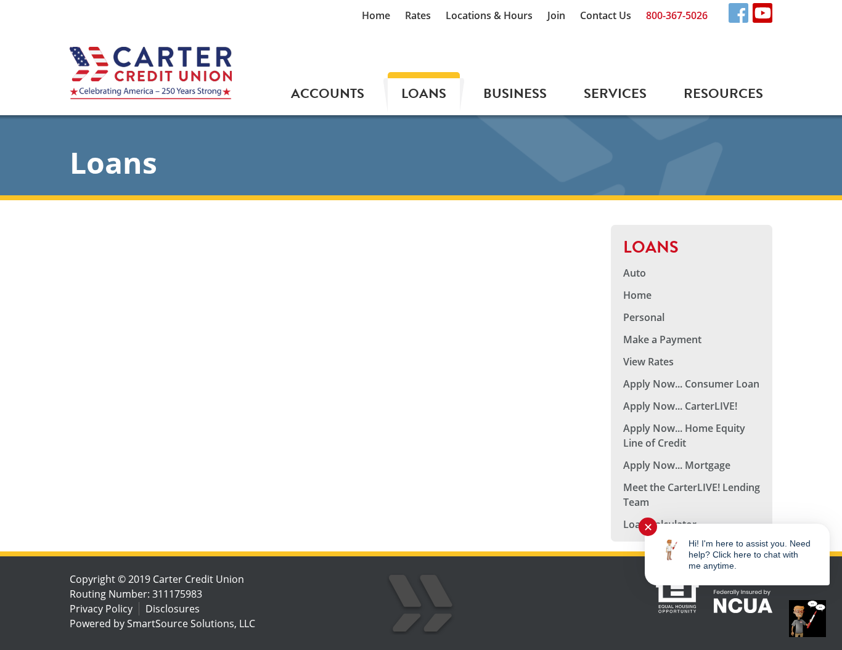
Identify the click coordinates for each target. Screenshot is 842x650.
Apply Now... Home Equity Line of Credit (684, 435)
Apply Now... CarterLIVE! (680, 406)
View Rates (648, 361)
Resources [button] (723, 93)
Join (556, 15)
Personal (643, 317)
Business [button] (515, 93)
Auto (634, 273)
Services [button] (615, 93)
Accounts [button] (327, 93)
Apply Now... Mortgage (676, 465)
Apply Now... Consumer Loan (691, 384)
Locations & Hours (489, 15)
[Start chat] (807, 618)
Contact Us (605, 15)
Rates (418, 15)
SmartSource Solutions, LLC (191, 623)
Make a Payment (662, 339)
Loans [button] (423, 93)
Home (376, 15)
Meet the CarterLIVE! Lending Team (691, 495)
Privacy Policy (101, 608)
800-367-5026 (677, 15)
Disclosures (172, 608)
